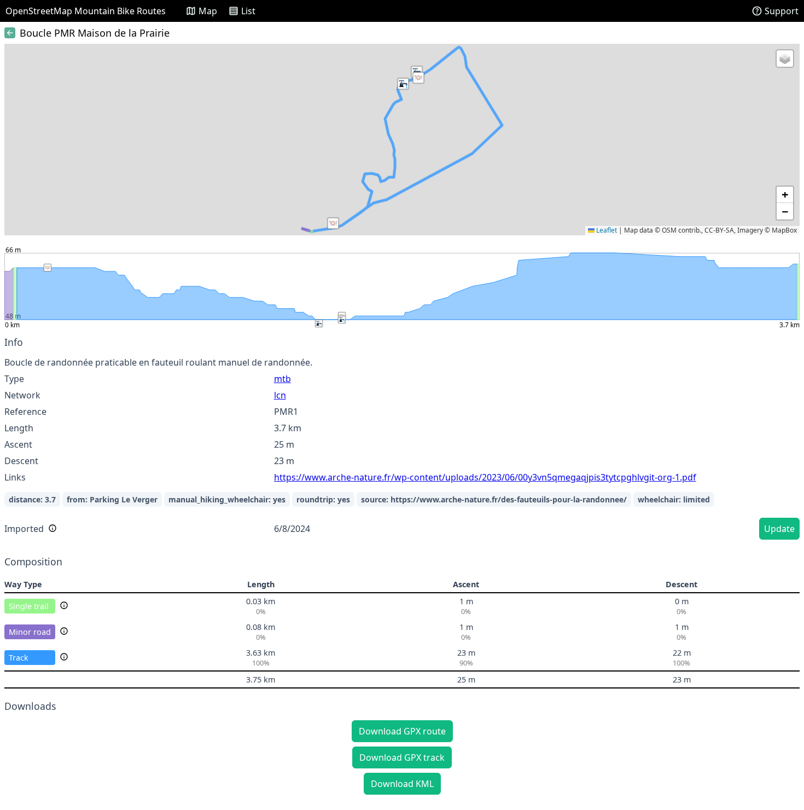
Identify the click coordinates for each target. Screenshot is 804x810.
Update (779, 529)
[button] (418, 77)
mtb (282, 379)
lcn (280, 395)
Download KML (402, 784)
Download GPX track (402, 757)
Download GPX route (402, 731)
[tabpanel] (402, 439)
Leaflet (606, 230)
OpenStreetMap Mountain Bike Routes (85, 11)
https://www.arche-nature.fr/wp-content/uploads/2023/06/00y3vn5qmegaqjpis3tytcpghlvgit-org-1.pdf (485, 477)
